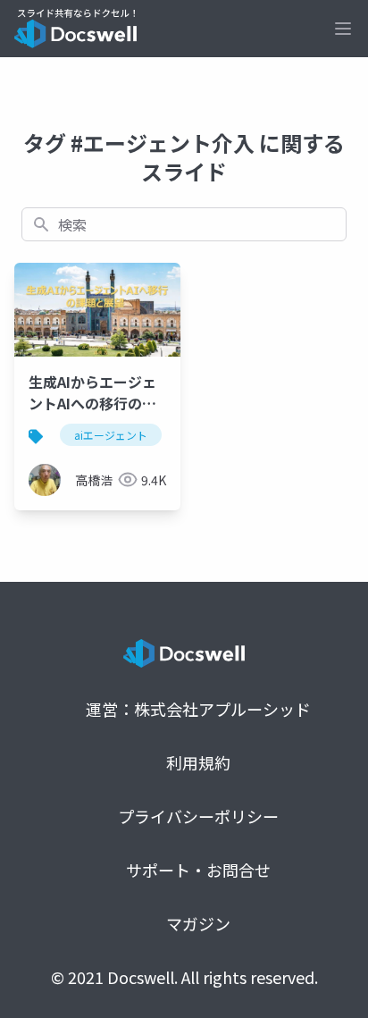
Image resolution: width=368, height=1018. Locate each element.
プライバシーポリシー (198, 816)
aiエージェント (110, 434)
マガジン (198, 923)
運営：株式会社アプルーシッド (198, 708)
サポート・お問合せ (198, 869)
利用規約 (198, 762)
